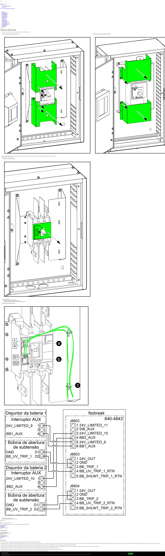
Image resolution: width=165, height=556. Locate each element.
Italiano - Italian (4, 26)
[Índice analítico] (0, 9)
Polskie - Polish (4, 25)
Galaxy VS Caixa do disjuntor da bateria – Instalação (7, 8)
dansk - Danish (4, 12)
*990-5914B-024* (2, 536)
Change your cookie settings (123, 553)
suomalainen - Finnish (5, 13)
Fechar (1, 537)
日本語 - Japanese (4, 21)
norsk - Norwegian (4, 15)
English (3, 11)
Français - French (4, 17)
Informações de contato (3, 525)
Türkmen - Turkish (4, 16)
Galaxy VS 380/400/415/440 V (6, 6)
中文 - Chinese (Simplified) (6, 22)
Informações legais (2, 526)
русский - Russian (4, 23)
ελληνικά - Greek (4, 20)
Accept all (130, 553)
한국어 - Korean (4, 14)
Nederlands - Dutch (4, 24)
